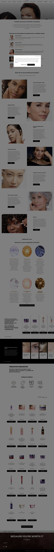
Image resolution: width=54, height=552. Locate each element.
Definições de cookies (24, 64)
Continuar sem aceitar (38, 56)
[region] (27, 61)
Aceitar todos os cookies (31, 64)
